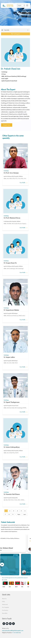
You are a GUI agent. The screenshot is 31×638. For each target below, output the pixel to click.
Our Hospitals (5, 607)
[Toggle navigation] (27, 5)
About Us (4, 598)
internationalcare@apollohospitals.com (12, 630)
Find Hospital (16, 34)
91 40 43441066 (16, 632)
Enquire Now (6, 125)
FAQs (3, 601)
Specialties (4, 613)
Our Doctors (5, 610)
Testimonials (5, 604)
